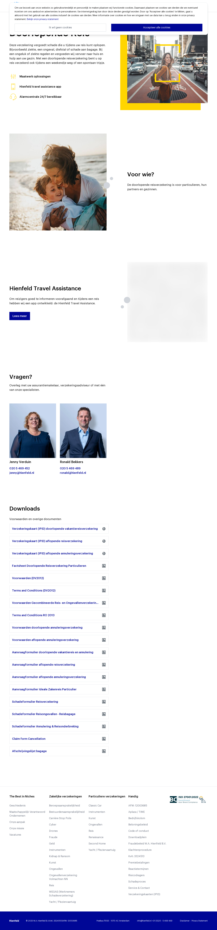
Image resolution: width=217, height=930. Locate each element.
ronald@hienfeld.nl (73, 472)
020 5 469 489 (70, 468)
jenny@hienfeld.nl (21, 472)
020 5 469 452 (19, 468)
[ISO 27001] (188, 799)
